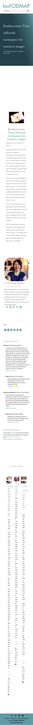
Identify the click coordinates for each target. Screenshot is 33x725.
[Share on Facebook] (5, 330)
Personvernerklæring (16, 722)
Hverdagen (20, 51)
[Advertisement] (16, 83)
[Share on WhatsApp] (20, 330)
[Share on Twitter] (8, 330)
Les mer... (9, 673)
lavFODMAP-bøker (25, 491)
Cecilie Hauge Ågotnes (10, 51)
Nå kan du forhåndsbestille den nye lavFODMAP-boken (9, 502)
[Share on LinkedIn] (14, 330)
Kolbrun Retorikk (19, 720)
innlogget (12, 433)
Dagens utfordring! (16, 490)
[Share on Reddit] (11, 330)
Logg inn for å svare (11, 370)
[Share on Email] (17, 330)
